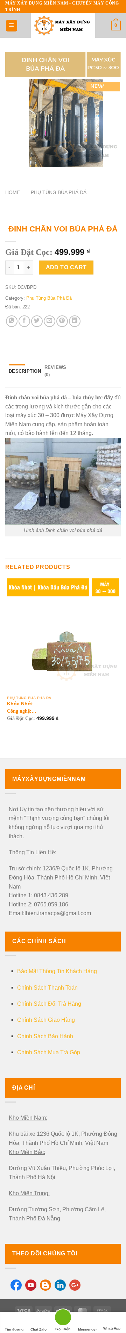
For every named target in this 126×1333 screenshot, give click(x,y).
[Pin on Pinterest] (62, 321)
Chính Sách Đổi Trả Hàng (49, 1004)
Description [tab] (25, 371)
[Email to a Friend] (49, 321)
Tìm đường (14, 1329)
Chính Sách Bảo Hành (45, 1036)
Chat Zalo (38, 1329)
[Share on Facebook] (24, 321)
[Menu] (11, 25)
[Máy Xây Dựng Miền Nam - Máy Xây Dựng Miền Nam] (63, 25)
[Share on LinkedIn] (74, 321)
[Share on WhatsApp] (12, 321)
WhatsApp (111, 1328)
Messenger (87, 1329)
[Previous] (12, 174)
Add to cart (66, 267)
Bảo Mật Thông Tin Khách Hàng (57, 971)
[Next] (31, 174)
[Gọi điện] (63, 1318)
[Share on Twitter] (37, 321)
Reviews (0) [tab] (55, 371)
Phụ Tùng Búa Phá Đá (58, 192)
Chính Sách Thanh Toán (47, 988)
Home (12, 192)
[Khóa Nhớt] (63, 634)
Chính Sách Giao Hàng (46, 1020)
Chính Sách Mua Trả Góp (48, 1052)
